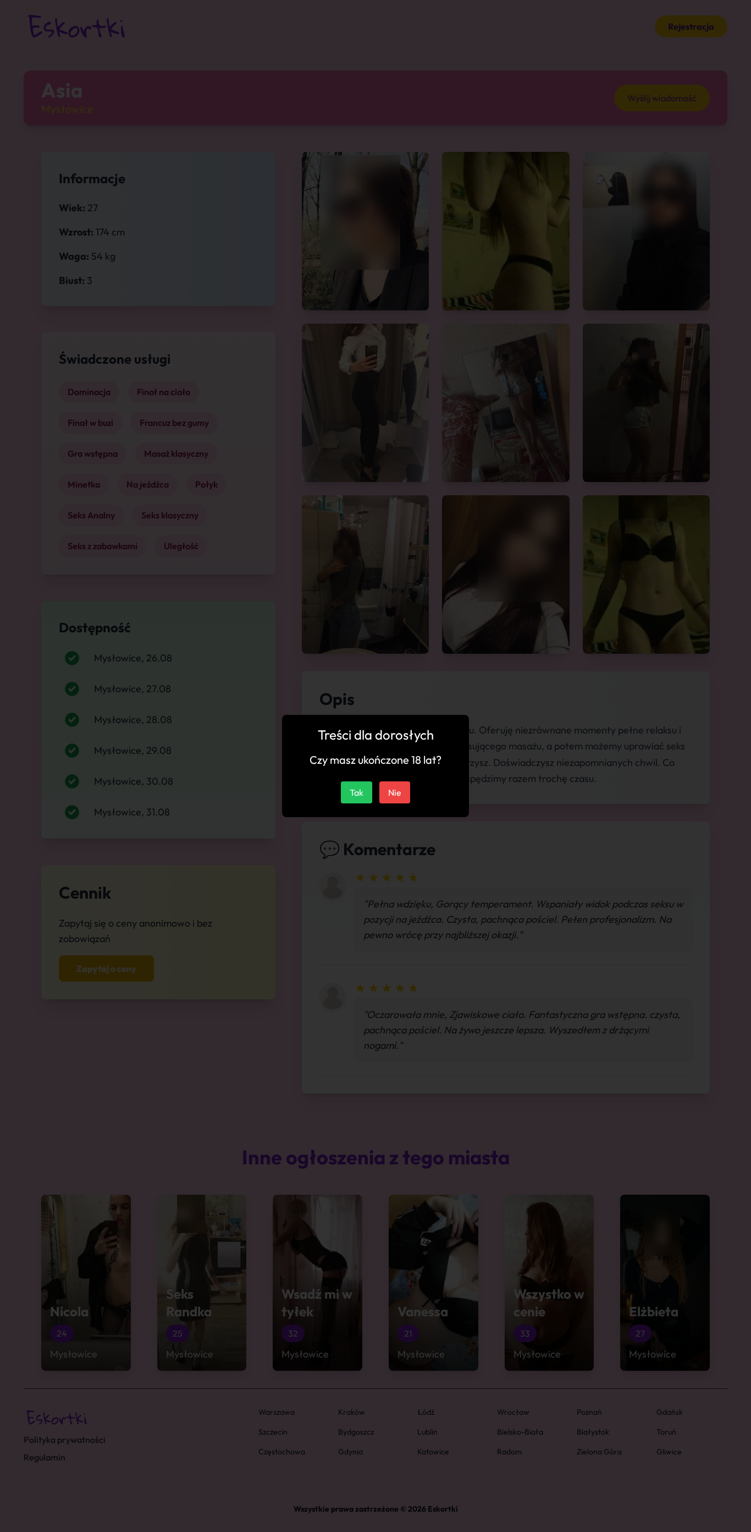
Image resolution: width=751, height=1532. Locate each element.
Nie (394, 792)
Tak (356, 792)
